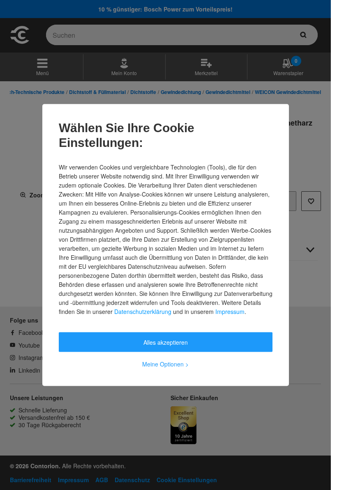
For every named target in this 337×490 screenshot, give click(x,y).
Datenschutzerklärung (142, 311)
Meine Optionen (165, 364)
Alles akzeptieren (165, 342)
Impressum (230, 311)
